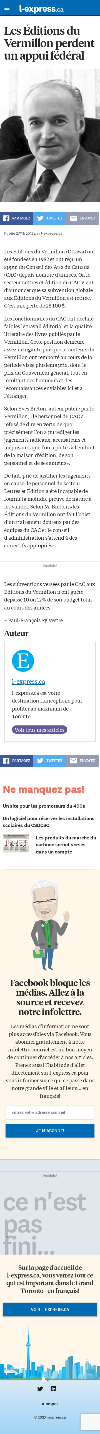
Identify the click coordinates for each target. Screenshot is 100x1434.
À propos (50, 1404)
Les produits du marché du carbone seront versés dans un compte (66, 844)
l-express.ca (28, 681)
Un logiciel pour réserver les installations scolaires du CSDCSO (48, 822)
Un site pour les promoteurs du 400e (44, 806)
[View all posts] (39, 729)
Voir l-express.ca (50, 1309)
